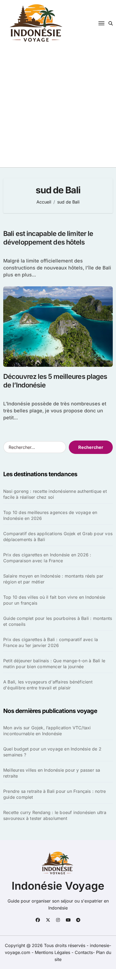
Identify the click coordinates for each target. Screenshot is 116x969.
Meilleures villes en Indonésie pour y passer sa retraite (51, 773)
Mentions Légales (53, 952)
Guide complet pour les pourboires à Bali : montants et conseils (57, 621)
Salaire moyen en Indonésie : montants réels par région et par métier (53, 579)
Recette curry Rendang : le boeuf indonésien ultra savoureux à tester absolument (54, 815)
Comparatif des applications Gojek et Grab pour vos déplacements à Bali (57, 536)
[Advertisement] (58, 107)
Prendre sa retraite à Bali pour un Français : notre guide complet (54, 794)
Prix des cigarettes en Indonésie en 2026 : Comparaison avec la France (47, 557)
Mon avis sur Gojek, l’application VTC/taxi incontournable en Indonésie (47, 730)
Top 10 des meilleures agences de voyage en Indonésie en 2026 (50, 515)
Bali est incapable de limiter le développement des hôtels (48, 238)
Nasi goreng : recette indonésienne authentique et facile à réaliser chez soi (55, 494)
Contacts (84, 952)
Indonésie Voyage (58, 885)
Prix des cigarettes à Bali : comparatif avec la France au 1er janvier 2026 (50, 642)
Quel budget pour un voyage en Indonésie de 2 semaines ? (52, 751)
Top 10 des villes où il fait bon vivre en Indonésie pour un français (54, 600)
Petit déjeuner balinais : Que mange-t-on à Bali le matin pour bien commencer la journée (54, 663)
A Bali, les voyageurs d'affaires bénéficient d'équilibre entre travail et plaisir (48, 684)
